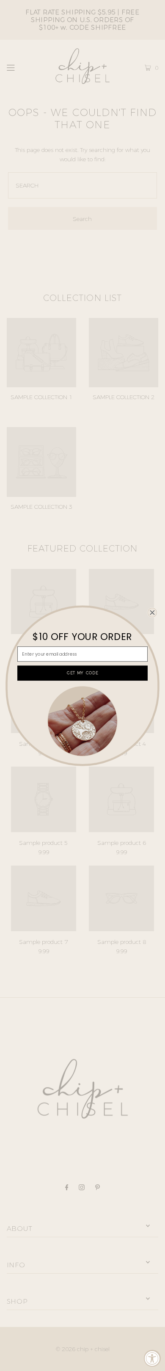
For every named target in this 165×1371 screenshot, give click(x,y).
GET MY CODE (83, 672)
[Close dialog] (152, 612)
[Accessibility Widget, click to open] (152, 1358)
